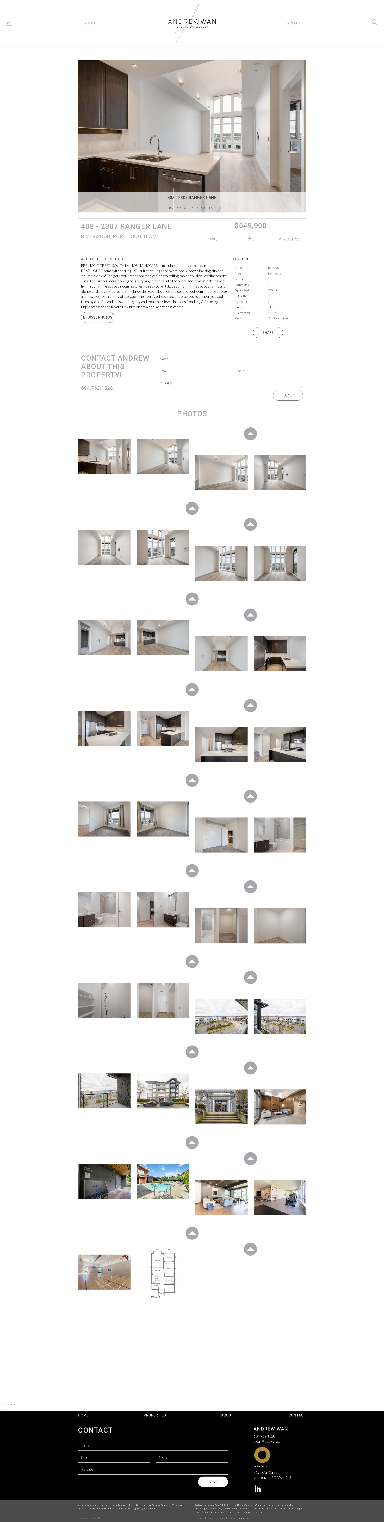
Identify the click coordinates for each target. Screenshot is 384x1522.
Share (268, 332)
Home (83, 1415)
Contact (294, 23)
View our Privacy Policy (90, 1517)
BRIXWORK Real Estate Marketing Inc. (214, 1517)
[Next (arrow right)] (5, 1409)
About (90, 23)
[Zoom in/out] (13, 1404)
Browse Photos (97, 317)
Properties (155, 1415)
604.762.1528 (264, 1436)
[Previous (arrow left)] (1, 1409)
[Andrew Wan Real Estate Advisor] (192, 22)
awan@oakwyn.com (268, 1441)
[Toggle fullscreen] (9, 1404)
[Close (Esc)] (1, 1404)
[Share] (5, 1404)
